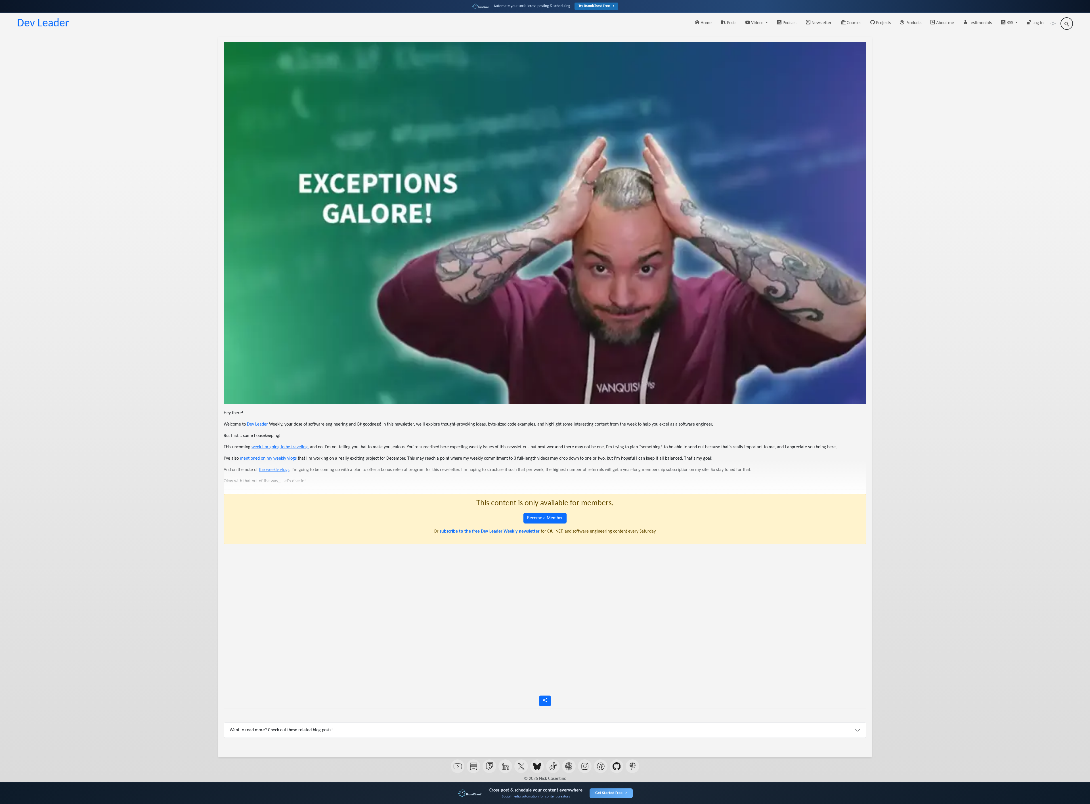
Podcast (789, 23)
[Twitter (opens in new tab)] (521, 766)
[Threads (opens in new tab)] (569, 766)
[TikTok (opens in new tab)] (553, 766)
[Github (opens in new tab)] (616, 766)
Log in (1037, 23)
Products (912, 23)
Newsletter (821, 23)
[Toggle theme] (1053, 23)
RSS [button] (1009, 23)
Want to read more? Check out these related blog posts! (281, 730)
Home (705, 23)
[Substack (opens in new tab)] (473, 766)
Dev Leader (43, 23)
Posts (731, 23)
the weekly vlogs (274, 470)
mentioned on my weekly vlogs (268, 458)
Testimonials (980, 23)
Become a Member (545, 518)
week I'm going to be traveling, (280, 447)
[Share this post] (545, 701)
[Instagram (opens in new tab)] (585, 766)
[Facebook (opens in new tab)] (600, 766)
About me (944, 23)
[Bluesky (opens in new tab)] (537, 766)
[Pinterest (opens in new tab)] (632, 766)
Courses (853, 23)
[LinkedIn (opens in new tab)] (505, 766)
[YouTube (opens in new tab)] (457, 766)
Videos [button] (757, 23)
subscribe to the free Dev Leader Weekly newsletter (490, 531)
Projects (883, 23)
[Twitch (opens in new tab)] (489, 766)
